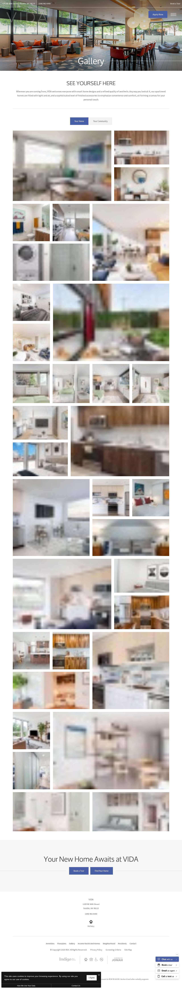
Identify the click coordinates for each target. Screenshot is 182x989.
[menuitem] (50, 944)
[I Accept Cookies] (99, 975)
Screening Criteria (113, 949)
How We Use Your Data (26, 986)
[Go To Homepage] (27, 17)
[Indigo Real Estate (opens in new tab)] (67, 962)
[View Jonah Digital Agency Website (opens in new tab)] (117, 960)
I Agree (92, 978)
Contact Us (76, 986)
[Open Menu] (173, 14)
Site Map (128, 949)
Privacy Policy (96, 949)
